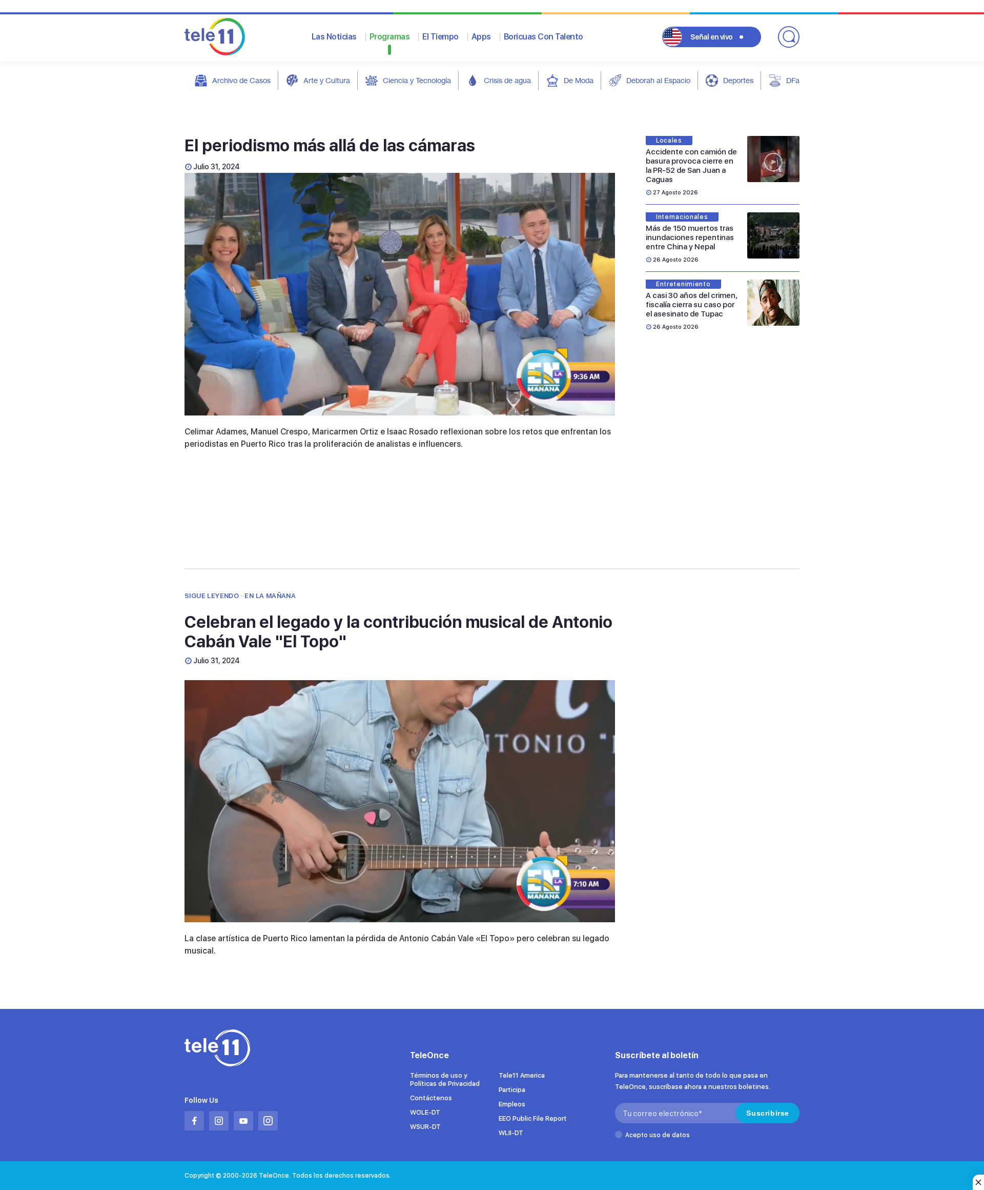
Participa (512, 1090)
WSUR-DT (425, 1127)
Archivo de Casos (241, 80)
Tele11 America (522, 1075)
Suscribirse (767, 1113)
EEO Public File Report (533, 1118)
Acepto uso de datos (657, 1135)
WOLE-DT (425, 1112)
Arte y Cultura (326, 80)
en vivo (711, 37)
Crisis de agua (507, 80)
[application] (399, 294)
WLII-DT (511, 1133)
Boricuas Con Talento (543, 37)
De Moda (578, 80)
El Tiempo (440, 37)
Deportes (738, 80)
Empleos (512, 1104)
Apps (481, 37)
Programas (390, 37)
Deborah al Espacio (658, 80)
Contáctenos (431, 1098)
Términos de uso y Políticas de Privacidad (445, 1079)
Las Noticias (334, 37)
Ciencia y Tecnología (417, 80)
